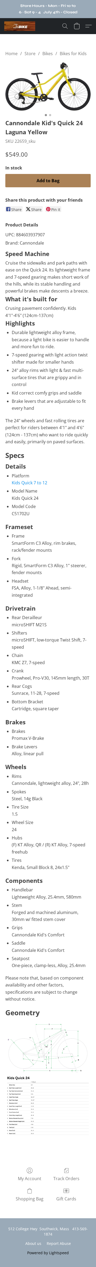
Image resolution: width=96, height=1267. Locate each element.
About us (33, 1243)
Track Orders (66, 1178)
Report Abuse (59, 1243)
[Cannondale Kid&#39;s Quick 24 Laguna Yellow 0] (48, 86)
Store (30, 53)
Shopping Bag (29, 1199)
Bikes (47, 53)
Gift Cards (66, 1199)
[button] (20, 26)
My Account (29, 1178)
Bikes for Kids (73, 53)
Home (11, 53)
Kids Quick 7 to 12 (29, 483)
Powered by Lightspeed (48, 1252)
